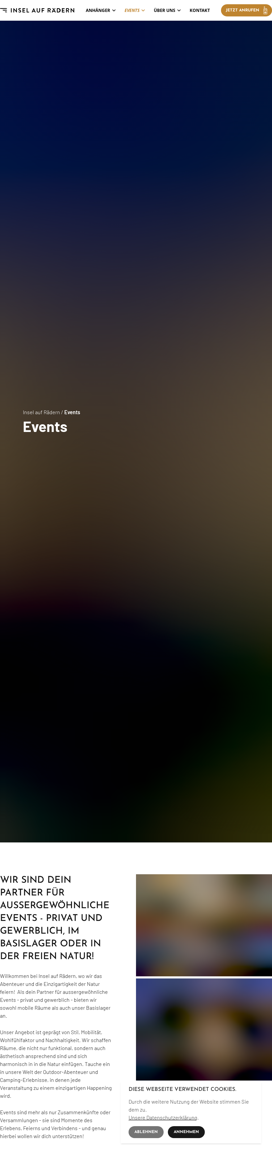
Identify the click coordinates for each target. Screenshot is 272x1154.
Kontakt (200, 10)
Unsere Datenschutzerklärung (163, 1117)
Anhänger (98, 10)
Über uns (164, 10)
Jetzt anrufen (242, 10)
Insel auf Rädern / (43, 412)
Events (132, 10)
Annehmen (186, 1132)
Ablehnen (146, 1132)
